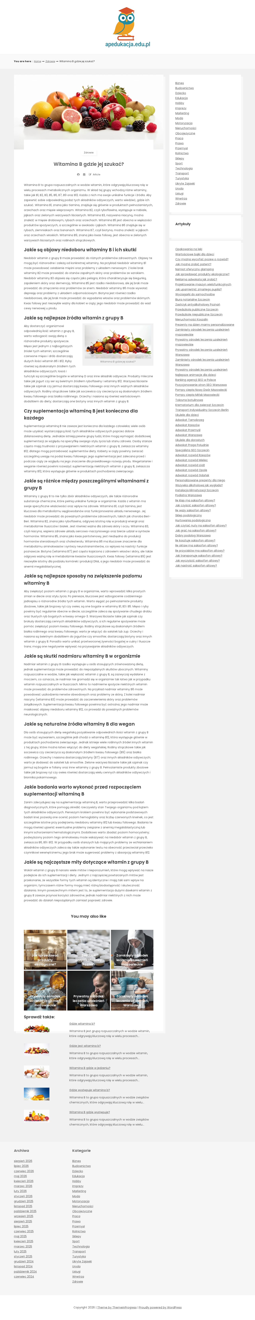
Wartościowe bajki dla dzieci (194, 254)
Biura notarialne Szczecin (192, 300)
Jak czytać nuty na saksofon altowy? (201, 525)
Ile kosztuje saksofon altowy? (195, 540)
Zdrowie (50, 61)
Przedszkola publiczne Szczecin (196, 309)
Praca (179, 138)
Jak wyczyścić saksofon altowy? (197, 561)
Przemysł (181, 148)
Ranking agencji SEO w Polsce (195, 380)
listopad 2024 (23, 1266)
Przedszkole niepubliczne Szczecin (199, 314)
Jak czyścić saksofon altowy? (195, 505)
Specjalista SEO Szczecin (192, 450)
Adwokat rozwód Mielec (191, 460)
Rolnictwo (182, 153)
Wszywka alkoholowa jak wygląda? (199, 485)
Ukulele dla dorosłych (190, 440)
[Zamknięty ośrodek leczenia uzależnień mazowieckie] (132, 950)
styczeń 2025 (23, 1256)
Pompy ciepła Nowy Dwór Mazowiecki (201, 390)
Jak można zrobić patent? (193, 264)
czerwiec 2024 (24, 1277)
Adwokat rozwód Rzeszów (192, 455)
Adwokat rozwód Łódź (190, 465)
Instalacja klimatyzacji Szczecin (197, 490)
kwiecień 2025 (23, 1241)
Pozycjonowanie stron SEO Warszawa (201, 385)
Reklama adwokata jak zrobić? (196, 279)
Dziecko (180, 93)
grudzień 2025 (23, 1201)
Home (37, 61)
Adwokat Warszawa (188, 435)
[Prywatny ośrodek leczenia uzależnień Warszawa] (88, 991)
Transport (182, 173)
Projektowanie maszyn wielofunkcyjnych (203, 284)
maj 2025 (20, 1236)
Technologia (184, 168)
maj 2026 (20, 1176)
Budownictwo (184, 88)
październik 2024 (25, 1272)
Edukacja (181, 98)
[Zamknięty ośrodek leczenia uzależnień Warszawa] (132, 991)
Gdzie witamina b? (82, 1024)
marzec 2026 (23, 1186)
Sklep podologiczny (188, 515)
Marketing (182, 113)
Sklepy (179, 158)
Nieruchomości (185, 128)
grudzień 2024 (24, 1261)
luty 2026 (20, 1191)
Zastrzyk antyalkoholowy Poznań (197, 304)
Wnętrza (181, 198)
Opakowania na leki (188, 249)
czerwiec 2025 (24, 1231)
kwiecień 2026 (23, 1181)
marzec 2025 (23, 1246)
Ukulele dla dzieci (187, 415)
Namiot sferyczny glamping (194, 269)
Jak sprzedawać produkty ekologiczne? (202, 274)
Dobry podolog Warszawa (193, 535)
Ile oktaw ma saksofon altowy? (196, 545)
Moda (179, 118)
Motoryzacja (183, 123)
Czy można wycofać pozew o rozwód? (202, 259)
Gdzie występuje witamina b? (89, 1090)
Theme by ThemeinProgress (117, 1307)
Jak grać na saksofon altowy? (195, 530)
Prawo (179, 143)
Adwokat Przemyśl (187, 430)
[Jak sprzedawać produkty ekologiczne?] (45, 950)
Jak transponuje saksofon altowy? (198, 556)
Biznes (179, 83)
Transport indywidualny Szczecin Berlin (202, 410)
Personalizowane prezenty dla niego (200, 480)
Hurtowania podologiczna (193, 520)
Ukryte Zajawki (185, 184)
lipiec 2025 (21, 1226)
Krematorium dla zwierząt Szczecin (199, 405)
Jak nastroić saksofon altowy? (196, 566)
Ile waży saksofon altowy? (193, 510)
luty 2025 (20, 1251)
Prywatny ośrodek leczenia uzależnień (201, 370)
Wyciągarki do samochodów (195, 294)
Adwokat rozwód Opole (191, 470)
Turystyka (182, 178)
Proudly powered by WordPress (160, 1307)
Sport (179, 163)
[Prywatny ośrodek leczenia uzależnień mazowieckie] (45, 991)
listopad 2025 (23, 1206)
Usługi (179, 193)
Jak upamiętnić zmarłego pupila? (198, 289)
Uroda (179, 189)
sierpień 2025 (23, 1221)
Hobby (179, 103)
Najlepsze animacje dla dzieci (195, 375)
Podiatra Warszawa (188, 495)
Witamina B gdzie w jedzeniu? (89, 1068)
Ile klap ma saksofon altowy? (195, 500)
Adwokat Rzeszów (187, 425)
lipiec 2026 (21, 1166)
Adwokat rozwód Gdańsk (192, 475)
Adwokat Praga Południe (192, 445)
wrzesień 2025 (23, 1216)
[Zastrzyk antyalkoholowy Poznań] (88, 950)
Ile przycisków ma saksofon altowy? (200, 551)
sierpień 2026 (23, 1161)
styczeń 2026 (23, 1196)
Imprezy (180, 108)
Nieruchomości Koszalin (191, 319)
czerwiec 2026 (24, 1171)
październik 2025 (25, 1211)
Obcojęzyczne (185, 133)
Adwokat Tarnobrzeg (189, 420)
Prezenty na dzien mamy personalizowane (204, 325)
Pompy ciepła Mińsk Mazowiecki (197, 395)
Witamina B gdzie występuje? (89, 1112)
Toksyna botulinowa (189, 400)
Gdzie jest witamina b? (85, 1046)
